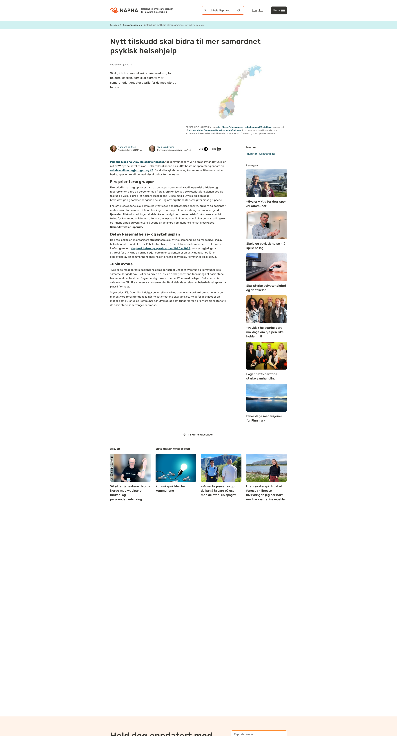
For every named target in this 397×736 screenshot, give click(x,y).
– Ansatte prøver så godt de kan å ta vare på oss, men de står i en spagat (219, 490)
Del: (201, 149)
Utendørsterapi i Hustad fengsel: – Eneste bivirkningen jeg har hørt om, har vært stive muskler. (266, 492)
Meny (276, 10)
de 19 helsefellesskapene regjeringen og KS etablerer (244, 127)
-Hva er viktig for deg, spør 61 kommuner (266, 204)
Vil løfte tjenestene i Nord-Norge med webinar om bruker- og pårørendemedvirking (130, 492)
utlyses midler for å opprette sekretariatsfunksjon (215, 130)
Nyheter (252, 153)
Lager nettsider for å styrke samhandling (261, 376)
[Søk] (239, 10)
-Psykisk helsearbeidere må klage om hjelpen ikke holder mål (265, 332)
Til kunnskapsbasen (201, 434)
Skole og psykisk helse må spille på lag (265, 246)
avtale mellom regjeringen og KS (131, 170)
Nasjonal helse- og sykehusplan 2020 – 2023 (160, 248)
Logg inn (257, 10)
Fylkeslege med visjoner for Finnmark (264, 418)
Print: (214, 149)
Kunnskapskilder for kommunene (170, 488)
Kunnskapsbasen (131, 25)
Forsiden (114, 25)
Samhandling (267, 153)
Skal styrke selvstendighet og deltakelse (266, 288)
